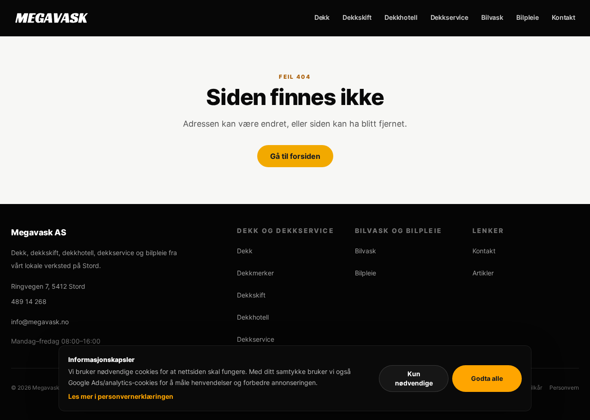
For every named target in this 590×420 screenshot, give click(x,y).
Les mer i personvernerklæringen (120, 396)
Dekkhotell (401, 17)
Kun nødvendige (414, 378)
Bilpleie (527, 17)
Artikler (483, 273)
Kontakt (563, 17)
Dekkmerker (255, 273)
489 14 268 (29, 301)
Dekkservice (449, 17)
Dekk (322, 17)
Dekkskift (357, 17)
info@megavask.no (40, 322)
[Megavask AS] (51, 18)
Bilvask (492, 17)
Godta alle (487, 378)
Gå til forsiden (295, 156)
